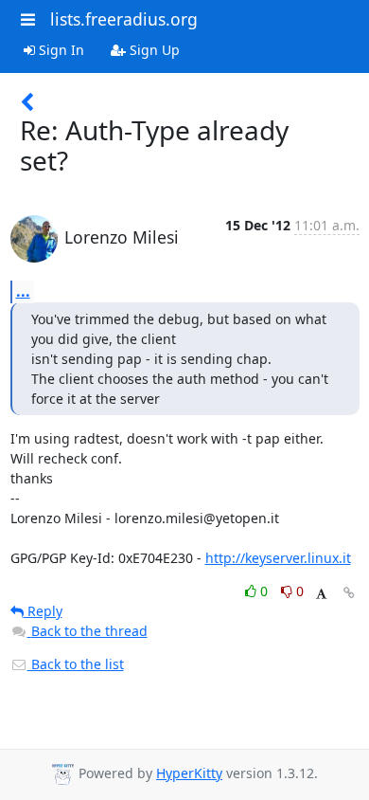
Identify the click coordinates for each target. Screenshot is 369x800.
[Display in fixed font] (321, 594)
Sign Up (153, 50)
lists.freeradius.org (124, 19)
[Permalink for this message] (349, 593)
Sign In (59, 50)
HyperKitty (189, 773)
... (23, 291)
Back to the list (75, 664)
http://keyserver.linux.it (278, 558)
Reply (43, 611)
